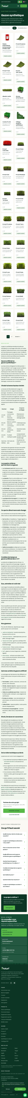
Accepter (20, 1089)
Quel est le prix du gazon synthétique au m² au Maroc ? (11, 862)
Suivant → (17, 336)
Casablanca (4, 1048)
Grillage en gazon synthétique (19, 123)
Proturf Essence (20, 44)
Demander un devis (14, 810)
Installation (3, 1033)
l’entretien (9, 791)
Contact (3, 995)
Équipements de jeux (6, 1014)
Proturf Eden (19, 198)
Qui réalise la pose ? (8, 874)
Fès (15, 1053)
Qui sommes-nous (5, 990)
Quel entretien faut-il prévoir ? (11, 879)
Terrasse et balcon (7, 636)
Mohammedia (4, 1060)
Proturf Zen (6, 174)
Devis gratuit (9, 907)
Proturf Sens (19, 272)
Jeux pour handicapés (6, 1019)
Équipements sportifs (6, 1017)
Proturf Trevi (6, 70)
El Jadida (17, 1060)
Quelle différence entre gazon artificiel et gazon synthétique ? (12, 855)
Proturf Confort (20, 248)
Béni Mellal (3, 1063)
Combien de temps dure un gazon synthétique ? (12, 869)
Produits (6, 11)
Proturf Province (7, 224)
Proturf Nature (7, 296)
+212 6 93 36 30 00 (5, 1)
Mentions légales (5, 992)
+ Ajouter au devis (7, 56)
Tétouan (3, 1058)
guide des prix (12, 613)
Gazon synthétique (5, 1009)
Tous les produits (5, 27)
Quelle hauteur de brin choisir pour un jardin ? (12, 835)
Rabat (16, 1048)
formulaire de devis (9, 761)
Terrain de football (7, 640)
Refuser (8, 1089)
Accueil (2, 11)
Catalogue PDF (4, 1041)
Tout (14, 28)
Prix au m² (3, 1031)
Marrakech (3, 1050)
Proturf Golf (19, 320)
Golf (3, 651)
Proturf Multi (19, 296)
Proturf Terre (19, 224)
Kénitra (16, 1055)
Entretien (3, 1036)
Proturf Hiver (6, 248)
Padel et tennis (6, 647)
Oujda (16, 1058)
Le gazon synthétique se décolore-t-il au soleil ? (13, 841)
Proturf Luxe (6, 272)
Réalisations (4, 1000)
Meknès (3, 1055)
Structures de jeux (5, 1012)
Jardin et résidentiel (7, 632)
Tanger (16, 1050)
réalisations (14, 793)
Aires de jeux (5, 655)
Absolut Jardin (7, 96)
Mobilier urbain (4, 1022)
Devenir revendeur (5, 997)
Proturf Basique (20, 174)
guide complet (5, 787)
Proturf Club (6, 320)
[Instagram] (11, 983)
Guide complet (4, 1028)
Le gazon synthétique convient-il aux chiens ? (12, 885)
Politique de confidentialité (6, 1092)
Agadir (2, 1053)
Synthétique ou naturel (6, 1038)
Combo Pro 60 (7, 122)
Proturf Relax (20, 149)
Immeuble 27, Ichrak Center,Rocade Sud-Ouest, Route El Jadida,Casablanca (9, 1079)
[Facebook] (14, 983)
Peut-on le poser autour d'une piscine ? (11, 848)
